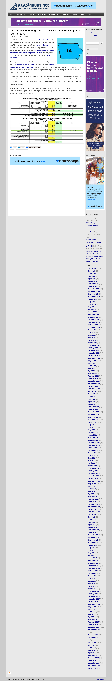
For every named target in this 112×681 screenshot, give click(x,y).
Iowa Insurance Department (37, 40)
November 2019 (94, 476)
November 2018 (94, 507)
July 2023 (91, 363)
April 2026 (92, 279)
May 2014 (91, 650)
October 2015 (93, 601)
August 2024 (92, 330)
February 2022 (93, 407)
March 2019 (92, 496)
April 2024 (92, 340)
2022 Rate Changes (22, 150)
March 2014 (92, 655)
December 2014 (94, 627)
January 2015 (93, 624)
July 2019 (91, 486)
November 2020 (94, 445)
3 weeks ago (98, 242)
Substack (93, 35)
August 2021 (92, 422)
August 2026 (92, 268)
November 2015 (94, 599)
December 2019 (94, 473)
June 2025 (92, 304)
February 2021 (93, 437)
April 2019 (92, 494)
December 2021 (94, 412)
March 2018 (92, 527)
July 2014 (91, 645)
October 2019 (93, 478)
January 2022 (93, 409)
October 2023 (93, 355)
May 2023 (91, 368)
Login (89, 14)
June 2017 (92, 550)
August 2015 (92, 607)
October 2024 (93, 325)
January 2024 (93, 348)
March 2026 (92, 281)
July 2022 (91, 394)
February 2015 (93, 622)
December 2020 (94, 443)
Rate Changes (42, 14)
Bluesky (93, 38)
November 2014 (94, 630)
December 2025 (94, 289)
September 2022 (94, 389)
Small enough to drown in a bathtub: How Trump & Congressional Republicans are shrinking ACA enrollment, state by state (94, 256)
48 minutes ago (94, 228)
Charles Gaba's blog (34, 147)
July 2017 (91, 548)
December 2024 (94, 320)
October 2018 (93, 509)
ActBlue (93, 32)
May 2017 (91, 553)
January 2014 (93, 660)
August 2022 (92, 391)
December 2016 (94, 566)
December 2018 (94, 504)
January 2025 (93, 317)
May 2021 (91, 430)
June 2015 (92, 612)
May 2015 (91, 614)
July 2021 (91, 425)
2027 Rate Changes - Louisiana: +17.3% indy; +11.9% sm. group (94, 225)
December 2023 (94, 350)
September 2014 (94, 637)
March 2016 (92, 589)
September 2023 (94, 358)
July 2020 (91, 455)
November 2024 (94, 322)
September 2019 (94, 481)
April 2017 (92, 555)
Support (82, 14)
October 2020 (93, 448)
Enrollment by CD (54, 14)
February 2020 (93, 468)
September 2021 (94, 419)
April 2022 (92, 402)
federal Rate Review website (23, 64)
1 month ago (94, 261)
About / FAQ (65, 14)
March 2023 (92, 373)
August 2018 (92, 514)
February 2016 (93, 591)
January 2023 (93, 378)
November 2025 (94, 291)
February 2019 (93, 499)
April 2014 (92, 653)
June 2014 (92, 648)
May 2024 (91, 337)
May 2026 (91, 276)
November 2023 (94, 353)
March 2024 (92, 343)
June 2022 (92, 396)
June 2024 (92, 335)
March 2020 (92, 466)
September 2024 (94, 327)
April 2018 (92, 525)
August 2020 (92, 453)
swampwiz (89, 218)
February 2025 (93, 314)
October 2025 (93, 294)
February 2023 (93, 376)
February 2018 (93, 530)
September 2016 (94, 573)
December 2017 (94, 535)
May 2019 (91, 491)
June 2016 (92, 581)
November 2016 (94, 568)
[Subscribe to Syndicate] (9, 674)
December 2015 (94, 596)
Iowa (12, 150)
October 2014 (93, 635)
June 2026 (92, 273)
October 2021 (93, 417)
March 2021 (92, 435)
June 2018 (92, 519)
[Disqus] (46, 191)
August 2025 (92, 299)
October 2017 (93, 540)
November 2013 (94, 665)
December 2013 (94, 663)
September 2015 (94, 604)
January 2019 (93, 501)
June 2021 (92, 427)
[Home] (29, 9)
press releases (42, 45)
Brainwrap (100, 679)
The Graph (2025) (21, 14)
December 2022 (94, 381)
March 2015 (92, 619)
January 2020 (93, 471)
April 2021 (92, 432)
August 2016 (92, 576)
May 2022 (91, 399)
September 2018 (94, 512)
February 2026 (93, 284)
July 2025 (91, 302)
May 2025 (91, 307)
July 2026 (91, 271)
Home (11, 14)
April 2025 (92, 309)
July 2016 (91, 578)
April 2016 (92, 586)
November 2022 (94, 384)
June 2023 (92, 366)
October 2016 (93, 571)
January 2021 (93, 440)
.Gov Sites (32, 14)
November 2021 (94, 414)
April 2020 (92, 463)
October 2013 (93, 668)
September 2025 (94, 296)
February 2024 (93, 345)
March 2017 (92, 558)
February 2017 (93, 560)
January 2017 (93, 563)
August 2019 (92, 484)
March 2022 (92, 404)
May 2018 (91, 522)
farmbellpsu (90, 232)
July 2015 (91, 609)
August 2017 (92, 545)
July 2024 (91, 332)
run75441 (89, 246)
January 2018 (93, 532)
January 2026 (93, 286)
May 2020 (91, 460)
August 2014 (92, 642)
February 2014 (93, 658)
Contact (75, 14)
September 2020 (94, 450)
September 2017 (94, 542)
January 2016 (93, 594)
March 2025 (92, 312)
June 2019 (92, 489)
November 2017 (94, 537)
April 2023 (92, 371)
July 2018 (91, 517)
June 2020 (92, 458)
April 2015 (92, 617)
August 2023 (92, 361)
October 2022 (93, 386)
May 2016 (91, 583)
